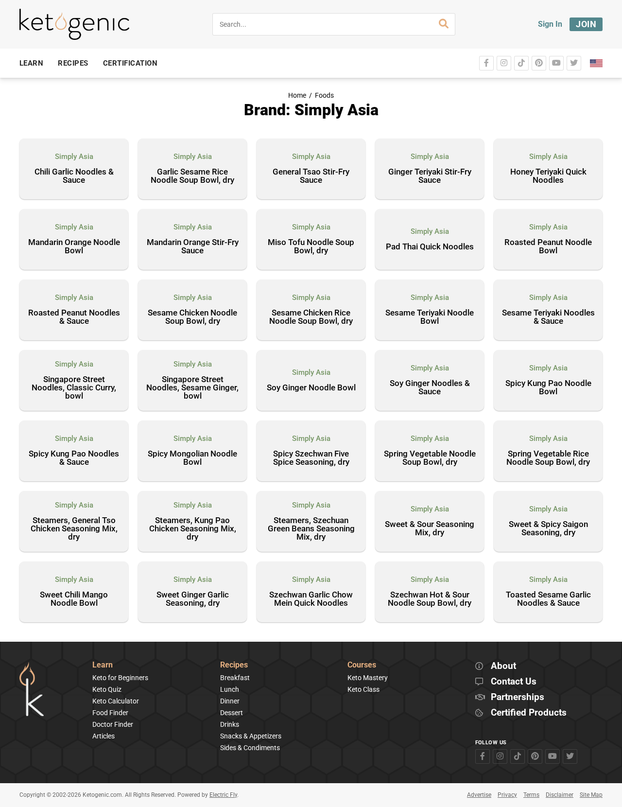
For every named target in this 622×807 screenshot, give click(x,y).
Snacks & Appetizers (250, 736)
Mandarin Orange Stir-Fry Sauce (193, 246)
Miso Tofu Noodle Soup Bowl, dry (311, 246)
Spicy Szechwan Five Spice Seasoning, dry (311, 458)
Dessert (231, 713)
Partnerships (517, 697)
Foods (324, 95)
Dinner (230, 701)
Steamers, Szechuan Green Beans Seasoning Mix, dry (311, 529)
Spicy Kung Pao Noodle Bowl (548, 387)
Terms (531, 794)
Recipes (234, 665)
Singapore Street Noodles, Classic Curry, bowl (74, 388)
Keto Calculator (115, 701)
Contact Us (513, 682)
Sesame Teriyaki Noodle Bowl (429, 317)
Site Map (591, 794)
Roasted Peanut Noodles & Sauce (74, 317)
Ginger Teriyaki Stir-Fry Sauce (429, 176)
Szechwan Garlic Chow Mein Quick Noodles (311, 599)
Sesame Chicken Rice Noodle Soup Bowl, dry (311, 317)
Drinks (229, 724)
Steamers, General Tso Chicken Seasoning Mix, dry (74, 529)
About (503, 666)
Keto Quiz (106, 689)
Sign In (550, 24)
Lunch (229, 689)
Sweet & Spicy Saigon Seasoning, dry (548, 528)
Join (586, 24)
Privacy (507, 794)
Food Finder (110, 713)
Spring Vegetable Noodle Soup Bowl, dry (430, 458)
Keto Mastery (367, 678)
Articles (103, 736)
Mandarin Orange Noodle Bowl (74, 246)
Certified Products (529, 713)
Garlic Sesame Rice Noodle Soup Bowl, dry (192, 176)
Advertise (479, 794)
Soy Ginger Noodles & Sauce (430, 387)
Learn (102, 665)
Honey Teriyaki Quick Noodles (548, 176)
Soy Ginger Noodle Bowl (311, 388)
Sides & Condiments (250, 748)
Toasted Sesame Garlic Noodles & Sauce (548, 599)
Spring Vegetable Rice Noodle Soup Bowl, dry (548, 458)
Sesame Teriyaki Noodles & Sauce (548, 317)
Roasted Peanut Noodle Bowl (548, 246)
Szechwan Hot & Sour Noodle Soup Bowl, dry (429, 599)
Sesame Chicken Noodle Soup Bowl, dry (192, 317)
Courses (361, 665)
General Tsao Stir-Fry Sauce (311, 176)
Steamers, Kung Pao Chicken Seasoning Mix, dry (192, 529)
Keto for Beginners (120, 678)
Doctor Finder (112, 724)
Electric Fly (223, 794)
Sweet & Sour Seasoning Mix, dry (429, 528)
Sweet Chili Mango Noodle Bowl (74, 599)
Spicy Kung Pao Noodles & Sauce (74, 458)
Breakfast (235, 678)
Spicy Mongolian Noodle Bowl (192, 458)
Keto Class (363, 689)
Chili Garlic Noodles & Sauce (74, 176)
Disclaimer (559, 794)
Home (297, 95)
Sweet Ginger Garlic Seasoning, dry (192, 599)
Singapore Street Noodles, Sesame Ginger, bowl (192, 388)
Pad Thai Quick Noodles (430, 247)
